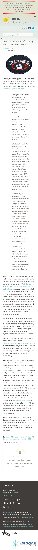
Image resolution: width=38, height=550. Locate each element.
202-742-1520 (7, 495)
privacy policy (10, 512)
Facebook (29, 28)
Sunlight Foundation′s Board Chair (18, 4)
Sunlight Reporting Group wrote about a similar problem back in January (18, 286)
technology (13, 48)
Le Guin (15, 81)
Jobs (20, 500)
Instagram (13, 503)
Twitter (33, 28)
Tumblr (16, 503)
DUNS (12, 437)
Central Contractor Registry (22, 400)
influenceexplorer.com (28, 343)
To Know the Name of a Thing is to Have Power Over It (18, 43)
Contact (5, 500)
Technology (17, 442)
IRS (33, 437)
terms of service (28, 517)
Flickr (10, 503)
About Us (13, 500)
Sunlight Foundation (15, 20)
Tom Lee (7, 48)
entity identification (25, 437)
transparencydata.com (10, 343)
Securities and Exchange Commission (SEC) (17, 439)
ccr (8, 437)
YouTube (19, 503)
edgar (16, 437)
